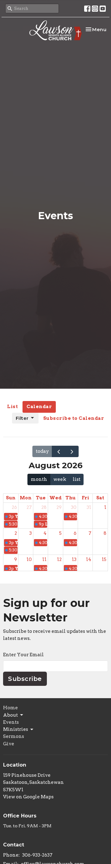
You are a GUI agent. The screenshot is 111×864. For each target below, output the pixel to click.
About (10, 715)
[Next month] (72, 451)
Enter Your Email (23, 654)
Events (11, 722)
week (59, 479)
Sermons (13, 736)
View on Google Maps (28, 797)
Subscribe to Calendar (73, 418)
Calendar (39, 406)
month (39, 479)
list (76, 479)
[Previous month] (58, 451)
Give (8, 744)
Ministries (15, 729)
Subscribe (25, 678)
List (12, 406)
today (42, 451)
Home (10, 707)
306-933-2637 (37, 855)
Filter (22, 418)
